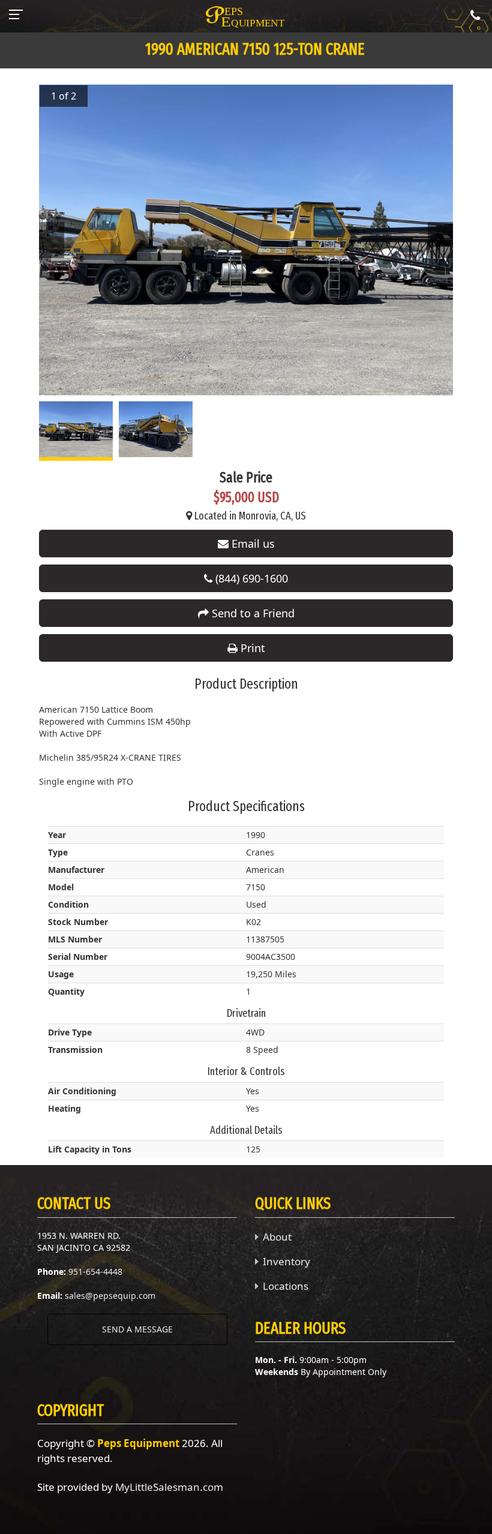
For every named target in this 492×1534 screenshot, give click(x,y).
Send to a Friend (252, 613)
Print (251, 648)
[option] (246, 240)
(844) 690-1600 (250, 578)
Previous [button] (51, 240)
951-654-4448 (95, 1271)
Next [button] (440, 240)
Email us (252, 543)
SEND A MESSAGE (137, 1329)
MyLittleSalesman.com (169, 1487)
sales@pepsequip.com (110, 1295)
